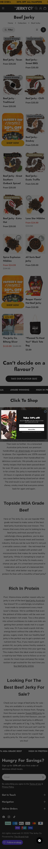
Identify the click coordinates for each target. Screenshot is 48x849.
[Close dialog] (45, 411)
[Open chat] (39, 840)
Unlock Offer (31, 429)
